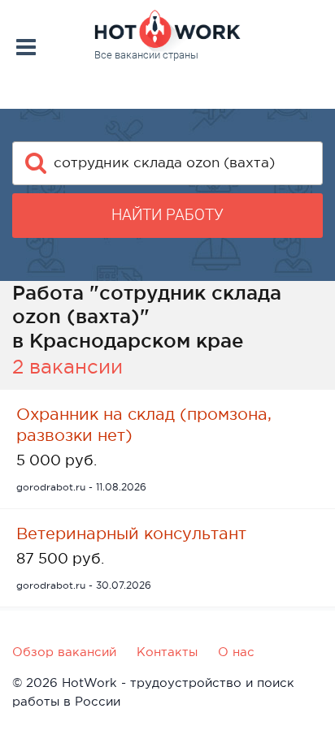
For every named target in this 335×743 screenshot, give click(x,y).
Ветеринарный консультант (131, 533)
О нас (236, 652)
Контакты (167, 652)
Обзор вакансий (64, 652)
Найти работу (167, 214)
